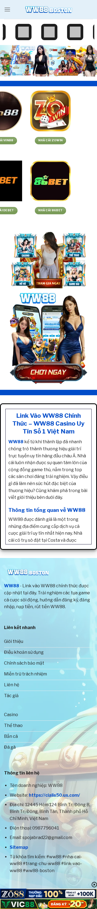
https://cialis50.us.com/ (54, 795)
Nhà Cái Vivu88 (72, 140)
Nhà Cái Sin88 (72, 210)
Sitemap (19, 847)
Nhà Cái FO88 (24, 140)
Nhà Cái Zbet (24, 210)
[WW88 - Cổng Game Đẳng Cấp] (48, 9)
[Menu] (7, 9)
